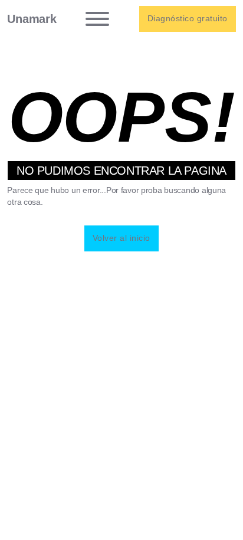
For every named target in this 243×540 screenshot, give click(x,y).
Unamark (31, 19)
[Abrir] (97, 19)
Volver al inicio (121, 238)
